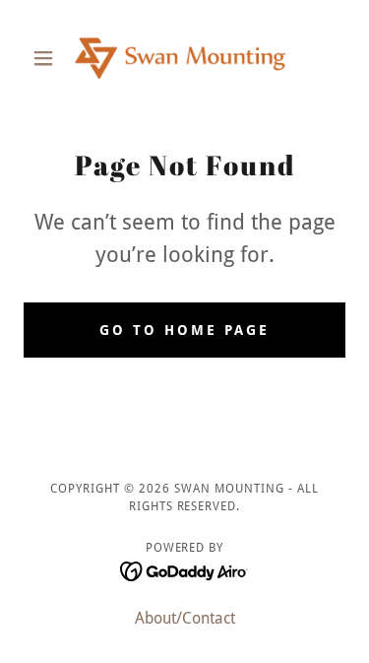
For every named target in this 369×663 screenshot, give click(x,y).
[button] (48, 58)
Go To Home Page (184, 330)
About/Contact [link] (185, 618)
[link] (185, 58)
